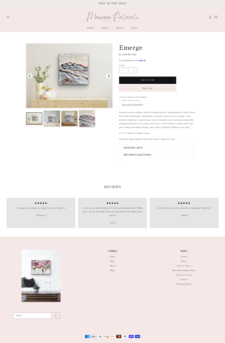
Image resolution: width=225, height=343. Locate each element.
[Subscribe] (55, 316)
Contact (184, 279)
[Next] (108, 75)
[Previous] (30, 75)
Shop (112, 261)
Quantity (122, 65)
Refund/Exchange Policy (184, 270)
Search (184, 256)
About (112, 266)
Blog (112, 270)
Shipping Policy (184, 284)
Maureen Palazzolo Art (98, 339)
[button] (8, 17)
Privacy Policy (184, 266)
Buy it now (148, 88)
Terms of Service (184, 275)
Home (112, 256)
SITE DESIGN (118, 339)
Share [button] (124, 162)
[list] (69, 75)
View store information (132, 104)
